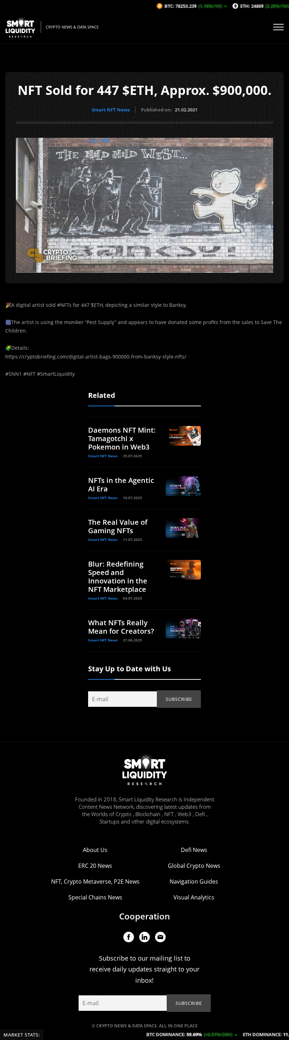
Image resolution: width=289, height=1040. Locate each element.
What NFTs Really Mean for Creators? (121, 627)
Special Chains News (95, 897)
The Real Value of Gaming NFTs (117, 526)
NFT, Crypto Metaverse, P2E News (95, 881)
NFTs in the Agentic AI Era (121, 484)
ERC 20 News (95, 866)
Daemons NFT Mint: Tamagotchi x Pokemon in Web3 (122, 438)
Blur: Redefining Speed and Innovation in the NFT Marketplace (117, 576)
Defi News (194, 850)
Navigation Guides (194, 881)
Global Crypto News (194, 866)
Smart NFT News (111, 109)
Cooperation (144, 916)
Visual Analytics (193, 897)
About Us (95, 850)
